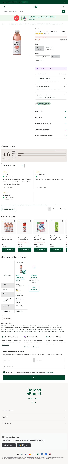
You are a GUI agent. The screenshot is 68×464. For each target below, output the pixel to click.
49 (61, 209)
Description (39, 111)
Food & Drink (12, 24)
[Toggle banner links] (64, 2)
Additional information (42, 130)
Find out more (45, 205)
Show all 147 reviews (8, 209)
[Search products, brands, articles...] (63, 11)
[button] (51, 103)
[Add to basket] (24, 272)
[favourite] (14, 221)
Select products (34, 288)
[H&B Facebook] (36, 403)
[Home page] (35, 7)
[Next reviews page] (65, 209)
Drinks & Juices (24, 24)
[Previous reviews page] (45, 209)
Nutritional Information (43, 123)
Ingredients (39, 117)
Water (34, 24)
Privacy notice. (49, 372)
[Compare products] (34, 267)
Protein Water (7, 318)
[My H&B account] (60, 7)
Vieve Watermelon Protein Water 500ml (20, 278)
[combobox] (32, 11)
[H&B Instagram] (32, 403)
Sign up (34, 377)
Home (3, 24)
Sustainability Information (44, 136)
